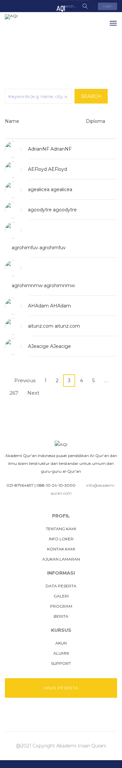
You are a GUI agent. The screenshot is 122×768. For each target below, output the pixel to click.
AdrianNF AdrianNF (50, 149)
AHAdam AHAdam (49, 306)
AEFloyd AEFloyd (47, 169)
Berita (61, 616)
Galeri (61, 596)
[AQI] (29, 16)
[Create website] (80, 714)
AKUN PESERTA (61, 687)
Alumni (61, 653)
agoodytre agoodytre (52, 210)
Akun (61, 643)
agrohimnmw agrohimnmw (43, 285)
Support (61, 663)
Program (61, 606)
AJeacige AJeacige (49, 346)
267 (13, 393)
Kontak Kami (61, 549)
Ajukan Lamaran (61, 559)
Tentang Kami (61, 528)
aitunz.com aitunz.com (54, 326)
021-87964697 (20, 485)
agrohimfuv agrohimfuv (39, 248)
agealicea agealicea (50, 189)
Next (35, 393)
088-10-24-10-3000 (55, 485)
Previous (22, 380)
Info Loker (61, 538)
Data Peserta (61, 585)
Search (91, 96)
